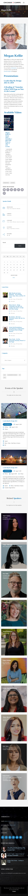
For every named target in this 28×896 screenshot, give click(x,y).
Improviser (19, 221)
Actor (8, 221)
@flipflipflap (14, 68)
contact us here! (7, 821)
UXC (4, 377)
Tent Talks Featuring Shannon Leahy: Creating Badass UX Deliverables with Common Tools (16, 849)
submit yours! (12, 825)
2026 (11, 299)
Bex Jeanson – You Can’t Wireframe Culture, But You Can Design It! (17, 318)
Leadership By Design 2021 (10, 421)
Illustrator (14, 221)
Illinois (8, 228)
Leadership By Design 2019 (10, 467)
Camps (14, 299)
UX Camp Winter (19, 299)
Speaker (12, 182)
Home (2, 12)
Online (9, 443)
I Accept (14, 891)
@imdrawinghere (7, 71)
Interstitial (6, 182)
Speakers (7, 12)
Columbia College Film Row (10, 487)
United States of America (14, 228)
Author (11, 221)
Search (4, 242)
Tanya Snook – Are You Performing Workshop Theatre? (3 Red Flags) (17, 340)
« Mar (13, 277)
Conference (7, 424)
